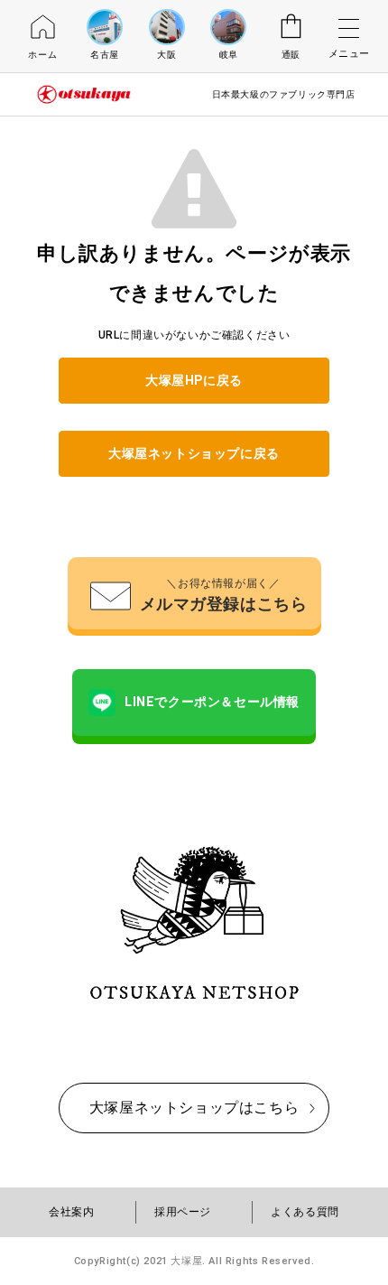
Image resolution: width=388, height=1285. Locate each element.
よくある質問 (305, 1212)
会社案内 (71, 1212)
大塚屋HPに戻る (194, 380)
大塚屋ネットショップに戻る (194, 453)
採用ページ (182, 1212)
